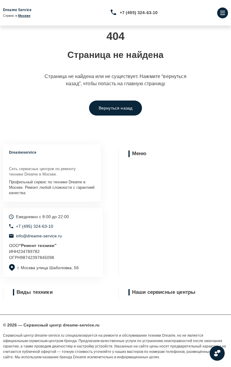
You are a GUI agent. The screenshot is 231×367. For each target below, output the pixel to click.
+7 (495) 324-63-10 (139, 12)
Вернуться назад (115, 108)
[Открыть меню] (222, 13)
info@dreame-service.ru (39, 235)
